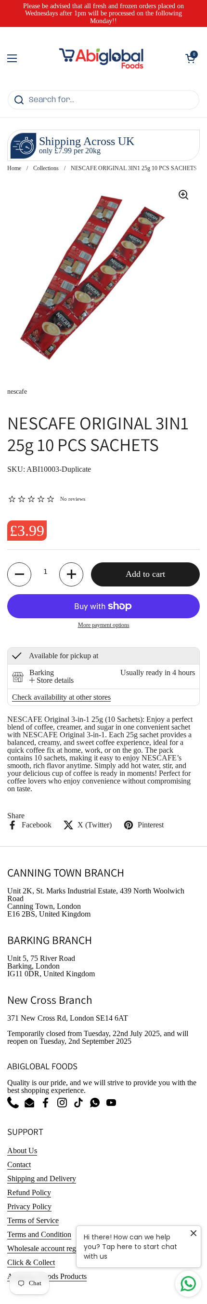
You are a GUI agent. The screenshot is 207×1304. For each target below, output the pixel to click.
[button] (190, 58)
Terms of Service (33, 1220)
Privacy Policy (29, 1206)
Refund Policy (29, 1192)
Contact (19, 1164)
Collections (46, 168)
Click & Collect (31, 1262)
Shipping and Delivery (41, 1178)
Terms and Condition (39, 1234)
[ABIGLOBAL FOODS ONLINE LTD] (101, 58)
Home (14, 168)
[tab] (51, 680)
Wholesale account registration (53, 1248)
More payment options (103, 625)
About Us (22, 1150)
